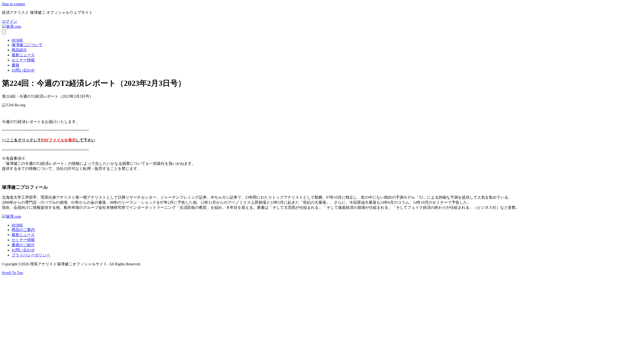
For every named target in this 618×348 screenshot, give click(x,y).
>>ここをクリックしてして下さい (48, 140)
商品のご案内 (23, 230)
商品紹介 (19, 50)
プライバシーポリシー (31, 255)
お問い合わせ (23, 70)
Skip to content (13, 4)
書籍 (15, 65)
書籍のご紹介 (23, 245)
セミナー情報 (23, 60)
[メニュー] (4, 31)
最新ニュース (23, 55)
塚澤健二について (27, 45)
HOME (17, 40)
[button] (9, 21)
